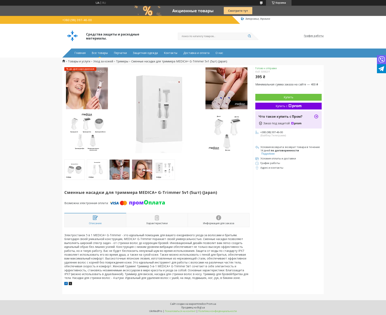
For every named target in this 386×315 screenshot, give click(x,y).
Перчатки (120, 53)
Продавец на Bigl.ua (193, 307)
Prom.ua (211, 304)
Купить (288, 97)
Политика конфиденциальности (217, 311)
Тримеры (122, 61)
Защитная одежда (145, 53)
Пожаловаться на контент (180, 311)
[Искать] (249, 36)
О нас (219, 53)
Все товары (100, 53)
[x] (70, 284)
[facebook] (66, 284)
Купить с (281, 106)
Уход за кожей (103, 61)
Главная (80, 53)
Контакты (170, 53)
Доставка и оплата (196, 53)
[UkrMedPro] (72, 36)
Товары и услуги (79, 61)
